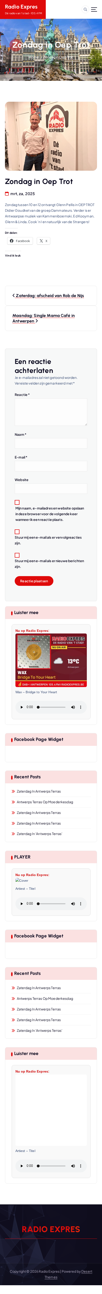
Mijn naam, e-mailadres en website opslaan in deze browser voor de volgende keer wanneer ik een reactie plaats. (49, 514)
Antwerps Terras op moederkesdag (45, 802)
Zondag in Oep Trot (58, 57)
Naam (20, 434)
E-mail (21, 457)
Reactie (22, 394)
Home (34, 57)
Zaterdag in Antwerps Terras (39, 791)
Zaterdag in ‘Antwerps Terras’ (40, 833)
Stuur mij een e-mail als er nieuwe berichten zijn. (49, 564)
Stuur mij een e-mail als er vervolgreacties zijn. (48, 540)
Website (21, 479)
